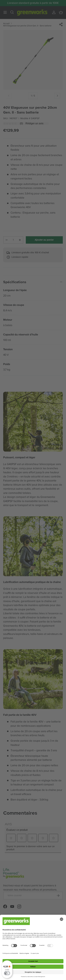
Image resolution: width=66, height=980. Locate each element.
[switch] (7, 973)
